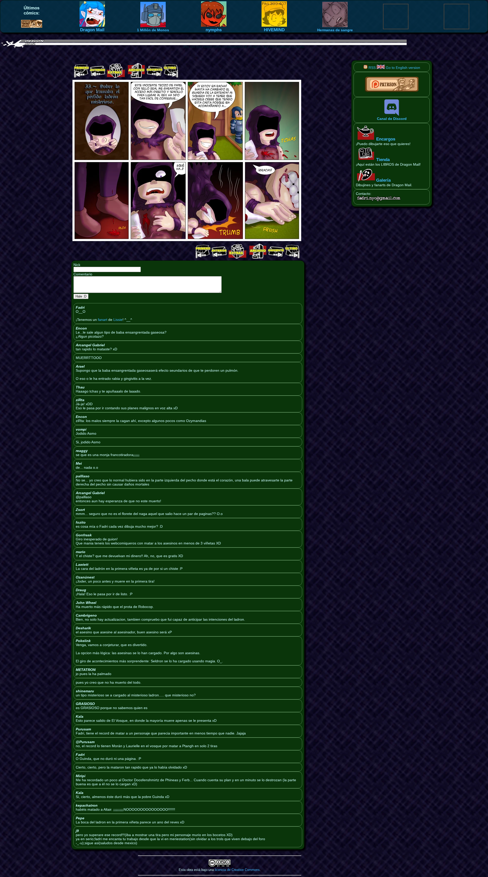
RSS (372, 68)
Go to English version (402, 68)
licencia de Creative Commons (237, 870)
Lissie (118, 320)
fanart (102, 320)
